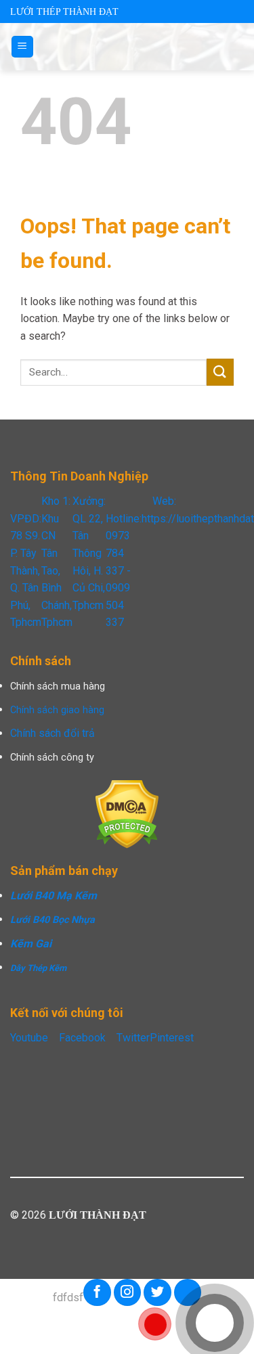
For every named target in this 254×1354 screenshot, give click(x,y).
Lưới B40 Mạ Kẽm (53, 895)
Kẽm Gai (30, 943)
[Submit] (220, 372)
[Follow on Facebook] (97, 1292)
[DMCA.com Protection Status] (127, 813)
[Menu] (23, 47)
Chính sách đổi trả (52, 733)
